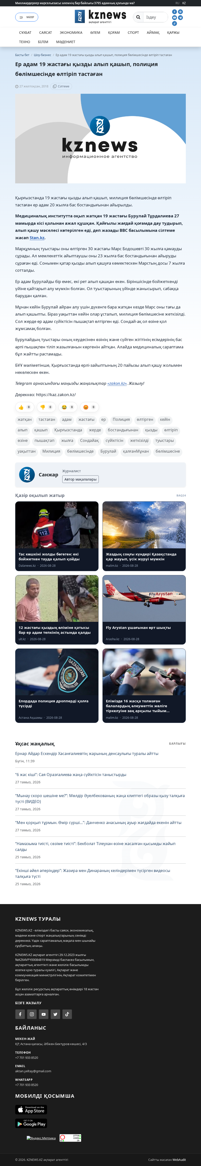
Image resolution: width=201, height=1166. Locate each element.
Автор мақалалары (80, 479)
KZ (184, 3)
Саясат (45, 32)
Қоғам (114, 32)
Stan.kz (37, 237)
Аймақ (153, 32)
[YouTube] (175, 17)
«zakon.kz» (117, 383)
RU (177, 3)
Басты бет (22, 55)
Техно (24, 41)
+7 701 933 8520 (26, 1057)
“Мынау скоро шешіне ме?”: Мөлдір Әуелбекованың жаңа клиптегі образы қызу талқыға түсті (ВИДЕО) (100, 798)
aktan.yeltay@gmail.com (33, 1071)
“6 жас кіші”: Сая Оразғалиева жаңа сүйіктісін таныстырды (70, 774)
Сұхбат (25, 32)
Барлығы (177, 744)
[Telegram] (180, 17)
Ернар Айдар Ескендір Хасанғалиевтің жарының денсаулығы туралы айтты (86, 753)
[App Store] (100, 1110)
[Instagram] (180, 11)
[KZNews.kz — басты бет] (100, 16)
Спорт (133, 32)
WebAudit (179, 1160)
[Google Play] (100, 1123)
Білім (43, 41)
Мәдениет (65, 41)
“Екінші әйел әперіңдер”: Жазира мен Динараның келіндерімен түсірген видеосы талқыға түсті (92, 873)
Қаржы (173, 32)
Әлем (95, 32)
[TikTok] (174, 23)
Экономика (71, 32)
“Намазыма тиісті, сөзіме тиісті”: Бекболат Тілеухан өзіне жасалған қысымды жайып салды (95, 846)
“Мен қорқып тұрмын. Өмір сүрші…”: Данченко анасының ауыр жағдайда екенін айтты (98, 822)
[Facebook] (175, 11)
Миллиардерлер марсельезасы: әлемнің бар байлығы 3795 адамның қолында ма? (75, 3)
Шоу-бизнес (43, 55)
